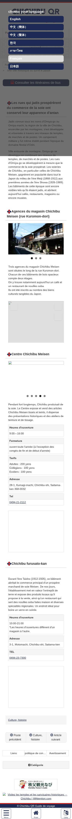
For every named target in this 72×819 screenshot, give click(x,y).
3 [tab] (40, 258)
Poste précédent (15, 737)
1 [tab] (32, 258)
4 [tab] (40, 396)
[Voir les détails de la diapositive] (36, 238)
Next (59, 238)
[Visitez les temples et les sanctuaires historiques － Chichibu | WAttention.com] (36, 798)
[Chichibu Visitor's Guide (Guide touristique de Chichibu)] (36, 788)
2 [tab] (36, 258)
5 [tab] (45, 396)
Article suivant (56, 737)
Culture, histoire (17, 719)
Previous (13, 238)
